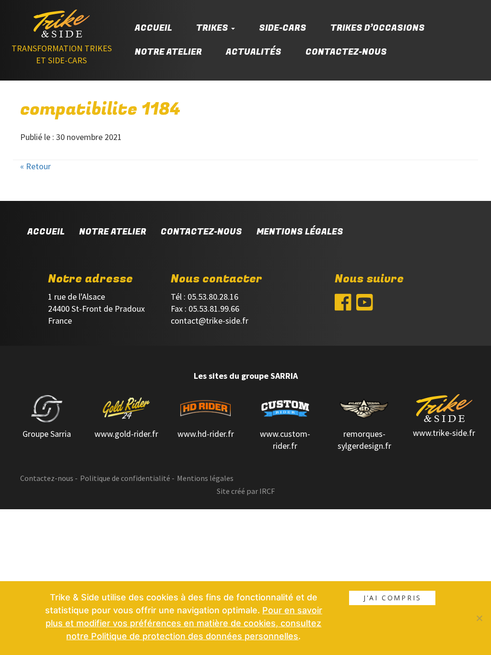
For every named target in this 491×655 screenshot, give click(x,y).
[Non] (479, 618)
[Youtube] (364, 304)
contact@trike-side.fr (209, 320)
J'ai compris (392, 597)
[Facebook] (343, 304)
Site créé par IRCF (246, 491)
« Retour (35, 166)
